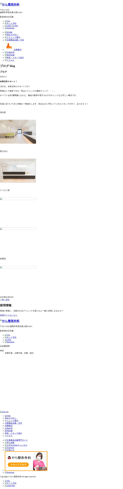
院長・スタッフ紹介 (13, 433)
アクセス (8, 436)
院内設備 (8, 431)
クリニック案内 (11, 421)
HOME (8, 416)
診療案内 (8, 426)
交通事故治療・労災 (13, 423)
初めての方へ (10, 418)
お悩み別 (8, 428)
